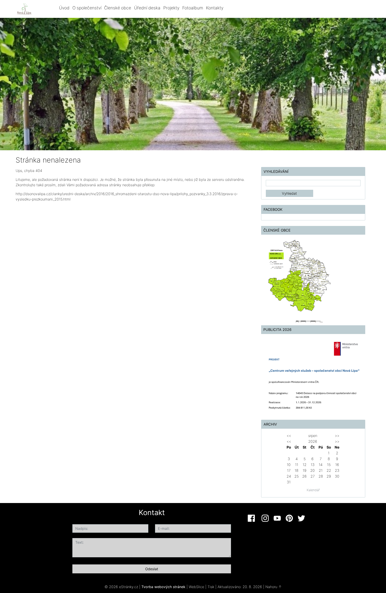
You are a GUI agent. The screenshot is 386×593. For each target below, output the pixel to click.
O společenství (86, 7)
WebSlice (196, 587)
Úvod (64, 7)
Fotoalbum (192, 7)
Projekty (171, 7)
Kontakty (214, 7)
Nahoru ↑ (273, 587)
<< (289, 435)
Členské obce (117, 7)
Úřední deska (147, 7)
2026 (312, 441)
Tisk (211, 587)
